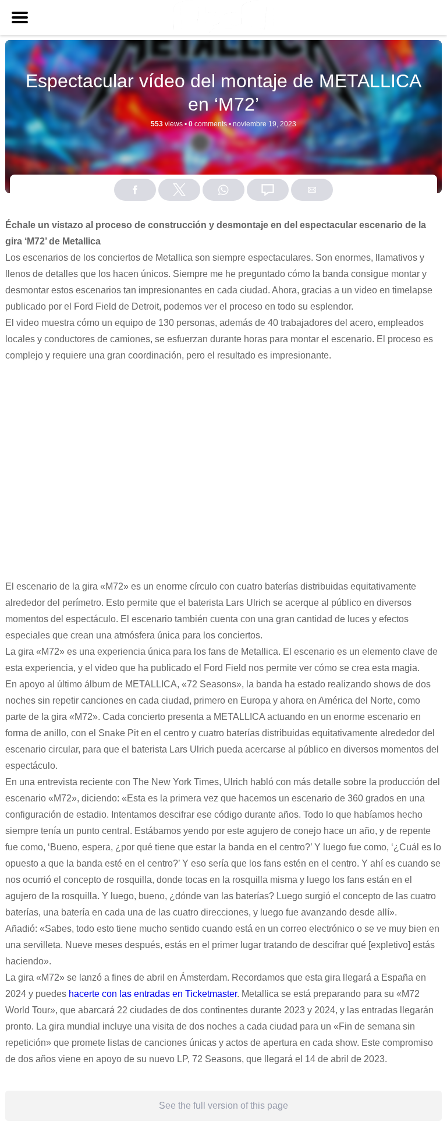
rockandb (238, 142)
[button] (20, 17)
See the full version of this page (223, 1105)
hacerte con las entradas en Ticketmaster (153, 994)
